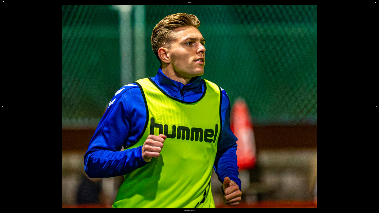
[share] (375, 2)
